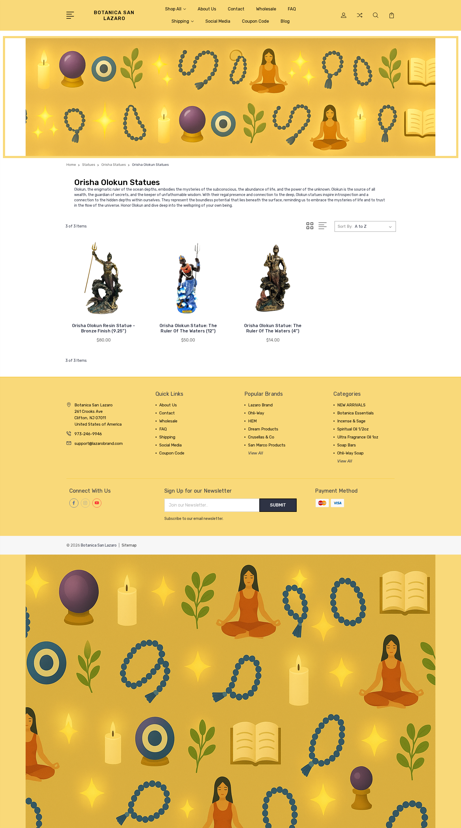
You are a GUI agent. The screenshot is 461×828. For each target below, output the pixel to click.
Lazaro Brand (260, 405)
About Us (207, 8)
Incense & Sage (351, 421)
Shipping (180, 21)
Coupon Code (255, 21)
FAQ (292, 8)
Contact (236, 8)
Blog (285, 21)
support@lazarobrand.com (98, 443)
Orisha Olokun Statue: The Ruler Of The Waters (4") (272, 328)
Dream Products (263, 429)
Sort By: (345, 226)
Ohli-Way (256, 413)
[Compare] (360, 18)
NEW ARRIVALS (351, 405)
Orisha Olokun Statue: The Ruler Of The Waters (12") (188, 328)
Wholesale (266, 8)
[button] (230, 97)
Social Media (217, 21)
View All (255, 453)
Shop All (173, 8)
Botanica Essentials (355, 413)
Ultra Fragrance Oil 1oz (357, 437)
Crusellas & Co (261, 437)
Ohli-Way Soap (350, 453)
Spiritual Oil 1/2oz (353, 429)
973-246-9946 (88, 433)
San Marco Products (266, 445)
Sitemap (129, 545)
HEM (252, 421)
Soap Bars (346, 445)
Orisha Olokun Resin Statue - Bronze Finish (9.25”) (103, 328)
